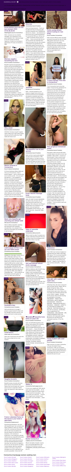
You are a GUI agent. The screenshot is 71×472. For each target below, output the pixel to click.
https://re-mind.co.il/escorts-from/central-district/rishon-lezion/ (25, 5)
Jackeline (29, 87)
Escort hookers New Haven (59, 460)
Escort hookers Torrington (26, 461)
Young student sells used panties (55, 339)
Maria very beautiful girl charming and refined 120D (13, 220)
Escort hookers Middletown (27, 464)
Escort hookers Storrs (41, 461)
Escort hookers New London (11, 462)
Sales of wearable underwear (32, 230)
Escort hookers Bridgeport (10, 459)
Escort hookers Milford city (59, 465)
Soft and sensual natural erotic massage (34, 264)
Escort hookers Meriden (10, 466)
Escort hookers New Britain (43, 464)
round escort (8, 332)
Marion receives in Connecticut (10, 166)
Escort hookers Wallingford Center (59, 458)
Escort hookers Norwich (26, 459)
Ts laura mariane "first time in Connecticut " (56, 81)
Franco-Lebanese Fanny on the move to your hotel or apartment (13, 418)
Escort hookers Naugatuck (26, 466)
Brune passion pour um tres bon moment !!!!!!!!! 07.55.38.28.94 (13, 29)
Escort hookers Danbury (58, 464)
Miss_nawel (8, 128)
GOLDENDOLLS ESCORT (10, 2)
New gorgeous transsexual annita (56, 147)
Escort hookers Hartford (42, 459)
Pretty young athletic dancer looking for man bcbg (55, 31)
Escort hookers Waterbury (42, 466)
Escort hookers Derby (9, 464)
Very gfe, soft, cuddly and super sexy (56, 280)
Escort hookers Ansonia (26, 462)
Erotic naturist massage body (34, 194)
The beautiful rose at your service (35, 150)
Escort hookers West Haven (59, 462)
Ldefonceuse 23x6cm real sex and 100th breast (13, 248)
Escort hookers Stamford (10, 461)
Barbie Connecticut (32, 439)
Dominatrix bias (9, 305)
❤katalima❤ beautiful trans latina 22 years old (35, 318)
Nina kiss (29, 24)
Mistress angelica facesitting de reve (10, 60)
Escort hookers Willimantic (42, 457)
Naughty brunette (10, 379)
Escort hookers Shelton (26, 457)
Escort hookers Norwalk (10, 457)
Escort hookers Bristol (41, 462)
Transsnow (51, 248)
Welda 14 (29, 384)
